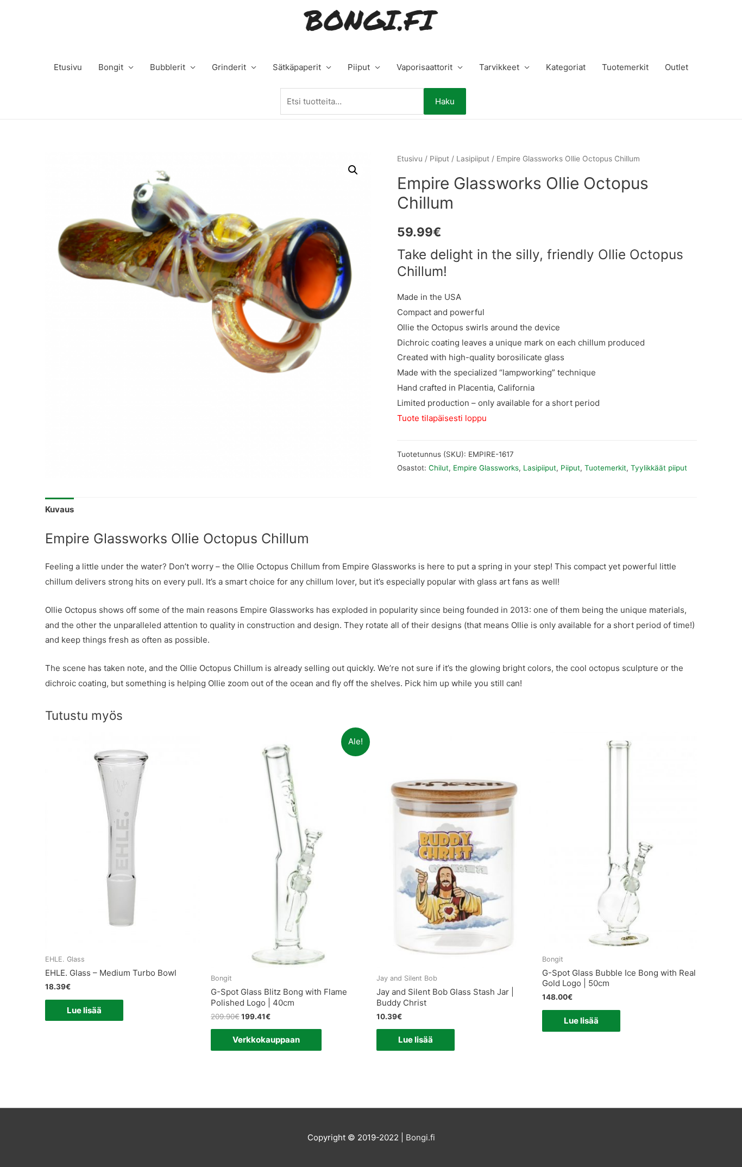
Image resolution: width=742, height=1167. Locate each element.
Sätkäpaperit (297, 67)
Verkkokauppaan (266, 1039)
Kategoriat (566, 67)
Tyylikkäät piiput (659, 467)
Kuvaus (59, 509)
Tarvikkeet (499, 67)
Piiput (359, 67)
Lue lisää (84, 1010)
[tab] (59, 509)
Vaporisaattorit (424, 67)
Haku (445, 101)
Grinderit (229, 67)
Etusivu (68, 67)
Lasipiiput (472, 158)
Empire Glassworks (486, 467)
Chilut (439, 467)
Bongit (110, 67)
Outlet (676, 67)
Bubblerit (167, 67)
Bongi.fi (420, 1137)
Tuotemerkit (625, 67)
